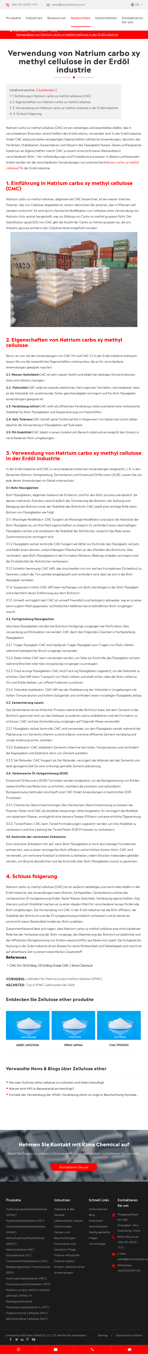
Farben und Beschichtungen (65, 1235)
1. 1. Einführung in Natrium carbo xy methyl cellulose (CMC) (50, 96)
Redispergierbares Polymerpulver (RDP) (28, 1269)
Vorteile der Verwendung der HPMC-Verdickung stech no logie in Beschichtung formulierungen (75, 1094)
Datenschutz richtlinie (129, 1335)
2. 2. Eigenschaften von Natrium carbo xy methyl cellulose (50, 102)
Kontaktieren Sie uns (132, 20)
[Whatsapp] (18, 1350)
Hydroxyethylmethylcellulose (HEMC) (25, 1229)
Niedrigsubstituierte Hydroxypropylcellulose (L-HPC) (27, 1304)
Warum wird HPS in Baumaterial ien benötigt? (41, 1088)
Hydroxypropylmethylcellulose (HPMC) (26, 1212)
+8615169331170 (129, 1270)
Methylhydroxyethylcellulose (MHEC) (25, 1240)
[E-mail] (55, 1350)
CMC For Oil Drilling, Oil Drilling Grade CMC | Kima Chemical (51, 965)
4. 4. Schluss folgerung (26, 113)
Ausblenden (46, 90)
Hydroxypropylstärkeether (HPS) (28, 1284)
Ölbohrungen (63, 1226)
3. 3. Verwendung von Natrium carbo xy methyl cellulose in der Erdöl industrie (64, 107)
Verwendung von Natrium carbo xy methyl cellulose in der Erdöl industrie (67, 34)
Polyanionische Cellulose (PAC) (27, 1313)
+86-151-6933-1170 (24, 4)
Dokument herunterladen (98, 1223)
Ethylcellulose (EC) (18, 1255)
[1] (19, 167)
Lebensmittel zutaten (68, 1220)
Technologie (97, 1243)
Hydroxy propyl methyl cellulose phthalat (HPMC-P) (28, 1292)
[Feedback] (129, 1350)
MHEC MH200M (27, 1044)
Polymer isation (64, 1261)
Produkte (13, 18)
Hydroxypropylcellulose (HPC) (26, 1278)
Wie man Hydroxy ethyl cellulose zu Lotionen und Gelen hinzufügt (56, 1082)
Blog (92, 1214)
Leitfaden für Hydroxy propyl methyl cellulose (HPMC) (64, 978)
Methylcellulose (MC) (20, 1249)
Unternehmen (106, 18)
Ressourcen (56, 18)
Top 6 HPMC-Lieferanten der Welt (50, 984)
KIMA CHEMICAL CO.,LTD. (41, 1335)
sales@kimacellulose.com (68, 4)
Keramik (59, 1214)
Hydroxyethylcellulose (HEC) (25, 1220)
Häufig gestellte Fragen (99, 1235)
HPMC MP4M (73, 1044)
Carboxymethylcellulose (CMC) (26, 1261)
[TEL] (92, 1350)
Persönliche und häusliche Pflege (65, 1246)
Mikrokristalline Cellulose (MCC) (27, 1318)
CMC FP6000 (119, 1044)
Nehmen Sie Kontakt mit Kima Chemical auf (74, 1144)
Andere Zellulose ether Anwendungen (69, 1269)
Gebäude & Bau (64, 1209)
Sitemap (103, 1335)
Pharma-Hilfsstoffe (67, 1255)
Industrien (34, 18)
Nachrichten (81, 18)
